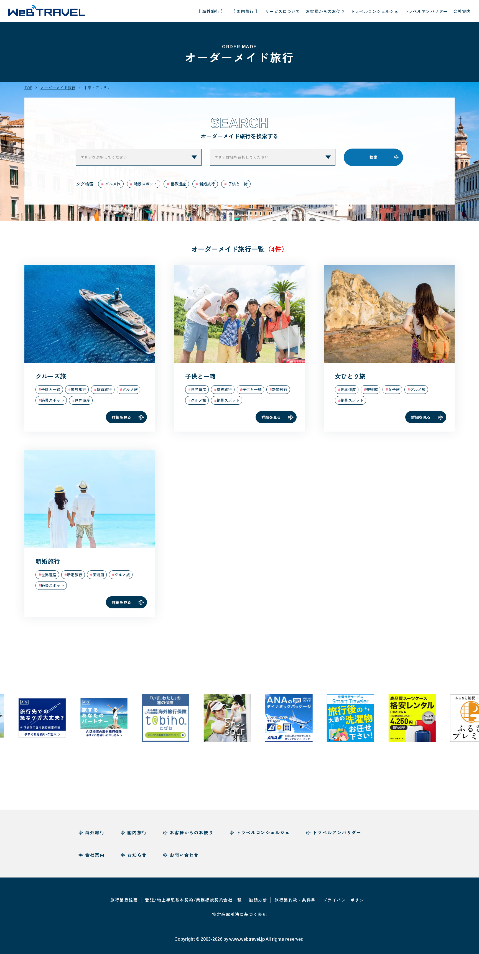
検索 (373, 157)
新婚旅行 (207, 184)
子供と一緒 (238, 184)
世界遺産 (178, 184)
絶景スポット (145, 184)
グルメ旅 (113, 184)
